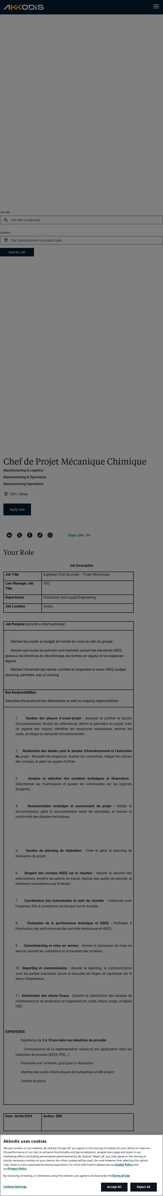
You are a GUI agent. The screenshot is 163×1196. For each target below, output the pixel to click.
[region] (81, 1165)
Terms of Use (121, 1176)
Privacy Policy (17, 1169)
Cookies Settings (15, 1187)
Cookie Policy (124, 1165)
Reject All (143, 1187)
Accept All (114, 1187)
